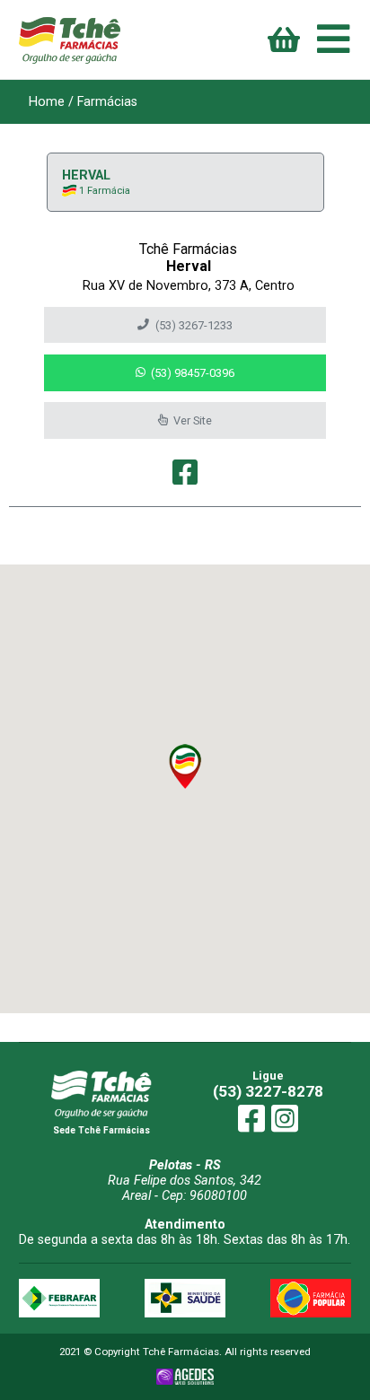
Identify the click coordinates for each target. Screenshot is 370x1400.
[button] (185, 766)
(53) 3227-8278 (268, 1091)
